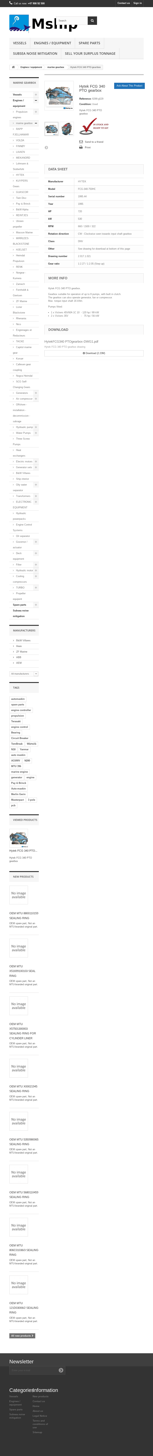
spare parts (17, 704)
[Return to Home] (13, 67)
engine (30, 777)
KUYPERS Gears (20, 183)
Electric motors (23, 461)
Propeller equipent (19, 596)
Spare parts (89, 43)
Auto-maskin (18, 788)
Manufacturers (24, 630)
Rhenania (20, 318)
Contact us (124, 3)
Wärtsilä (31, 743)
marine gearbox (55, 67)
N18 (13, 749)
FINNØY (20, 146)
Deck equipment (18, 556)
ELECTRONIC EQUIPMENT (22, 504)
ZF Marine (21, 301)
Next (46, 147)
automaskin (18, 699)
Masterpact (17, 799)
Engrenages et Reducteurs (22, 333)
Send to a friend (94, 141)
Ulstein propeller (18, 224)
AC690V (15, 760)
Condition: (85, 104)
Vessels (19, 43)
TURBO (19, 587)
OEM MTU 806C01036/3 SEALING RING (23, 1250)
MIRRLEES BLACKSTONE (21, 241)
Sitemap (37, 1432)
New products (23, 876)
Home (36, 1406)
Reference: (85, 98)
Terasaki (16, 721)
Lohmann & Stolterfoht (20, 166)
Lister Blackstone (19, 310)
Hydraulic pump (24, 427)
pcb (13, 805)
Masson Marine (24, 232)
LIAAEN (20, 152)
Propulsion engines (20, 114)
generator (16, 777)
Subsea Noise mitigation (35, 53)
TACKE (19, 341)
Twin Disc (20, 198)
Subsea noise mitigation (21, 613)
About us (38, 1411)
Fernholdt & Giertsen (21, 292)
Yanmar (24, 749)
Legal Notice (40, 1416)
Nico (18, 324)
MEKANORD (22, 157)
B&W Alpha (21, 209)
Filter (18, 564)
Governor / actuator (20, 544)
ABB (18, 657)
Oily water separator (20, 487)
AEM (18, 662)
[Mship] (29, 24)
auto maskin (18, 755)
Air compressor (23, 398)
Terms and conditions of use (40, 1424)
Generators (21, 393)
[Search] (92, 20)
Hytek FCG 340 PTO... (23, 850)
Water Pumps (23, 433)
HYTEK (19, 175)
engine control (19, 727)
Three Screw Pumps (21, 441)
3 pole (31, 799)
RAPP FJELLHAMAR (21, 132)
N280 (27, 760)
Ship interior (22, 478)
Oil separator (22, 536)
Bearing (15, 732)
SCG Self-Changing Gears (21, 384)
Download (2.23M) (95, 353)
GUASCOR (21, 192)
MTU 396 (16, 766)
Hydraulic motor (24, 570)
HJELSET (21, 249)
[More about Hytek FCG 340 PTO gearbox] (18, 838)
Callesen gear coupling (22, 367)
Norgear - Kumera (19, 275)
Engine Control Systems (22, 527)
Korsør (19, 358)
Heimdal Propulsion (19, 258)
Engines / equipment (52, 43)
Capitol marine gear (22, 350)
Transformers (22, 496)
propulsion (17, 715)
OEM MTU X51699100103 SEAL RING (22, 971)
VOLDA (19, 140)
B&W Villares (22, 473)
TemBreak (17, 743)
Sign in (137, 3)
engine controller (21, 710)
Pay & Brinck (22, 203)
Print (87, 147)
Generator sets (23, 467)
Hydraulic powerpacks (19, 516)
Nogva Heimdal (23, 375)
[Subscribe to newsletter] (61, 1370)
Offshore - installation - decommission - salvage (21, 413)
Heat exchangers (19, 453)
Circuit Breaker (19, 738)
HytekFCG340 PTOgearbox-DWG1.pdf (71, 341)
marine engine (19, 771)
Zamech (20, 284)
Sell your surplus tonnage (90, 53)
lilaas (18, 646)
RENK (19, 266)
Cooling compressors (20, 579)
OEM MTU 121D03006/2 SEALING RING (23, 1308)
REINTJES (21, 215)
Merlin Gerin (18, 794)
